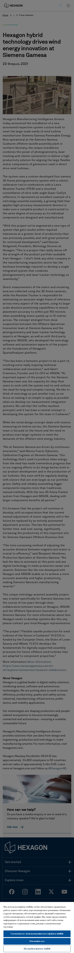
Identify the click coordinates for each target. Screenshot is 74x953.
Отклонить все (37, 941)
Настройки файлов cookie (37, 949)
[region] (37, 927)
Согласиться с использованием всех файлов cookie (37, 934)
